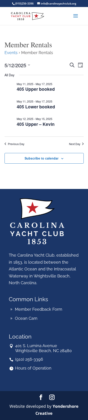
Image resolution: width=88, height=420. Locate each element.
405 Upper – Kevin (36, 124)
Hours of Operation (33, 368)
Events (11, 52)
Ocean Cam (26, 318)
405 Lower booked (36, 106)
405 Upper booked (36, 89)
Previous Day (16, 144)
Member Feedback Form (38, 309)
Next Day (74, 144)
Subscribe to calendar (41, 158)
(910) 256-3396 (29, 359)
